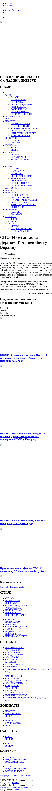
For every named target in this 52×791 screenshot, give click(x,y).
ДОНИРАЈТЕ (12, 138)
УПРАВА (15, 155)
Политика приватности (21, 776)
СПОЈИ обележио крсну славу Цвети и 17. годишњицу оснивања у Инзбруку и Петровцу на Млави (24, 358)
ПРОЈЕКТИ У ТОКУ (20, 123)
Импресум (4, 776)
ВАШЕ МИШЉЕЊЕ (20, 159)
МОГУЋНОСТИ (13, 713)
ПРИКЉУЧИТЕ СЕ (20, 111)
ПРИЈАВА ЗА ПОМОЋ (21, 114)
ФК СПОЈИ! (11, 659)
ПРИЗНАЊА (17, 102)
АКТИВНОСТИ (12, 116)
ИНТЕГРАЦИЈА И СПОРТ (23, 133)
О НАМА (15, 97)
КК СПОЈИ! (11, 662)
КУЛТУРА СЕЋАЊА (20, 135)
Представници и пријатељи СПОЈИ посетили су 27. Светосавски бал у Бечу (23, 570)
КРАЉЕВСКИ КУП (14, 664)
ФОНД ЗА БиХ (12, 657)
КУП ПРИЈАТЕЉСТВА (16, 667)
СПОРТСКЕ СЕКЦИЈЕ (21, 131)
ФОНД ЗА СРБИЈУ (14, 655)
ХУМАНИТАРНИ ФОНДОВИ (25, 128)
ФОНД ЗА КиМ (12, 650)
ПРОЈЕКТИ (10, 121)
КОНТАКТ (10, 152)
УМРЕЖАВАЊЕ (18, 107)
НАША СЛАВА (18, 99)
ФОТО (14, 147)
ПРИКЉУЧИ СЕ (13, 612)
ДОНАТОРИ (17, 143)
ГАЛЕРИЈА (10, 145)
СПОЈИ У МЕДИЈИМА (21, 104)
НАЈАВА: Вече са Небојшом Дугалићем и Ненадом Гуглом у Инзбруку (24, 522)
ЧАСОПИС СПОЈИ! (20, 126)
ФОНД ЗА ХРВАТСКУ (16, 652)
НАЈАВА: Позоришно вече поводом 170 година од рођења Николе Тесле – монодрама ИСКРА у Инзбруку (23, 436)
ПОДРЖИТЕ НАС (19, 109)
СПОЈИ (8, 95)
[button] (26, 308)
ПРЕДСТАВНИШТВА (21, 157)
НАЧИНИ (15, 140)
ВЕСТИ (9, 119)
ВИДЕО (14, 150)
